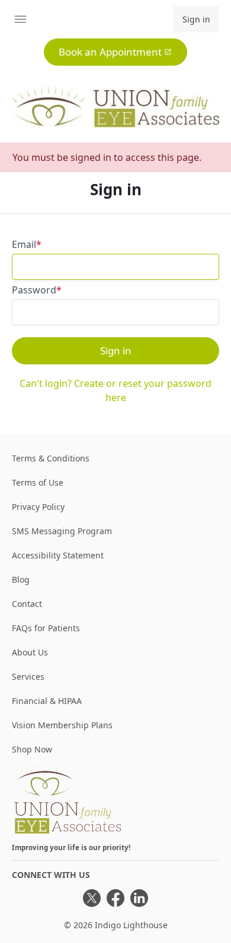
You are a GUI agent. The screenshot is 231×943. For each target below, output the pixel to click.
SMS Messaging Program (62, 531)
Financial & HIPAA (47, 700)
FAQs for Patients (46, 628)
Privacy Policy (38, 506)
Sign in (196, 19)
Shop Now (32, 749)
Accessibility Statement (58, 555)
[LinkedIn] (139, 898)
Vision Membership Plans (62, 725)
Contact (27, 603)
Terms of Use (37, 482)
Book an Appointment (110, 52)
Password (34, 289)
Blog (21, 579)
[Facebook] (115, 898)
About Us (30, 652)
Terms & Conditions (50, 458)
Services (28, 676)
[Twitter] (92, 898)
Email (24, 244)
